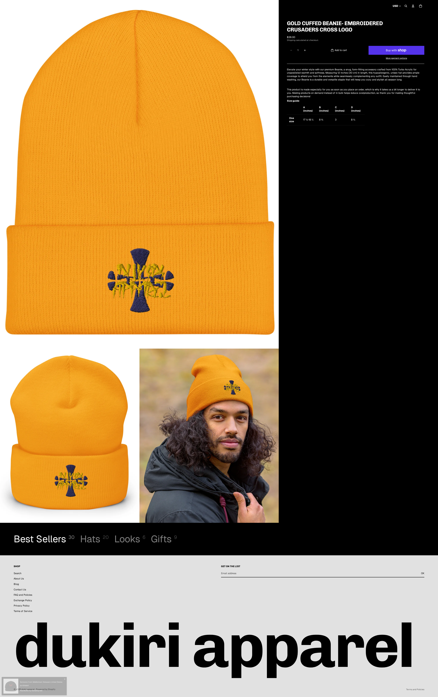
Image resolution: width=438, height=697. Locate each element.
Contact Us (20, 589)
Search (17, 573)
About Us (19, 578)
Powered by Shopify (45, 689)
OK (422, 573)
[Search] (406, 6)
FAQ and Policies (23, 595)
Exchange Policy (23, 600)
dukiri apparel (28, 689)
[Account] (413, 6)
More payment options (396, 58)
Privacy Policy (22, 605)
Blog (16, 584)
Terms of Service (23, 611)
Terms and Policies (415, 689)
